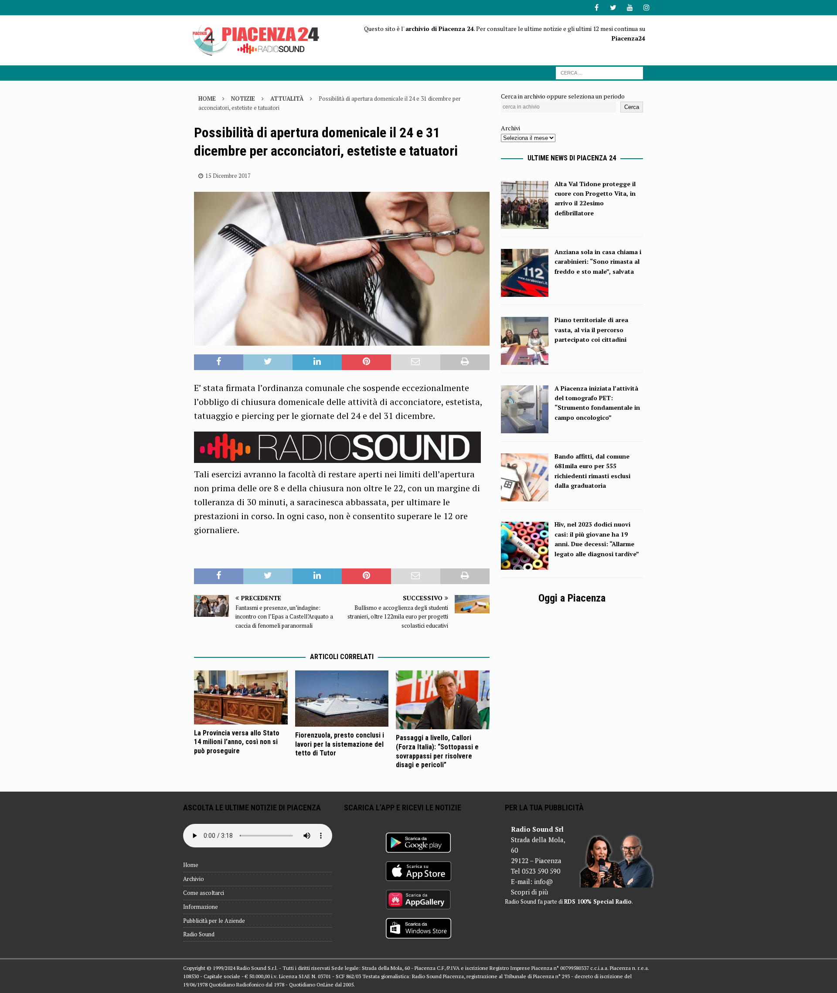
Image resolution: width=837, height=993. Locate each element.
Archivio (193, 879)
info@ (543, 881)
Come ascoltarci (203, 893)
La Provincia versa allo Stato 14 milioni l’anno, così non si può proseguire (236, 742)
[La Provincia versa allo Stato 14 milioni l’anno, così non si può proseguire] (241, 697)
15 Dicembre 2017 (228, 176)
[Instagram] (646, 7)
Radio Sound (198, 934)
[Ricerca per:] (599, 72)
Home (190, 865)
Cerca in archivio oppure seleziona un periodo (563, 96)
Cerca (631, 107)
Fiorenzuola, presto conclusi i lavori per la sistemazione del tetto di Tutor (339, 744)
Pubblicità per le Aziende (214, 921)
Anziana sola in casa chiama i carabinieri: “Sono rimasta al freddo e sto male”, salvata (598, 261)
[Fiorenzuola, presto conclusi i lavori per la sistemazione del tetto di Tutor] (342, 698)
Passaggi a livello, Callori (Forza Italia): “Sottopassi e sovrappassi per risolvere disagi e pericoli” (437, 751)
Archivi (510, 128)
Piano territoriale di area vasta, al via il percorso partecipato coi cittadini (591, 329)
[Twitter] (613, 7)
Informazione (200, 907)
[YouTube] (629, 7)
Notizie (243, 98)
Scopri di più (529, 892)
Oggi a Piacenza (572, 598)
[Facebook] (596, 7)
